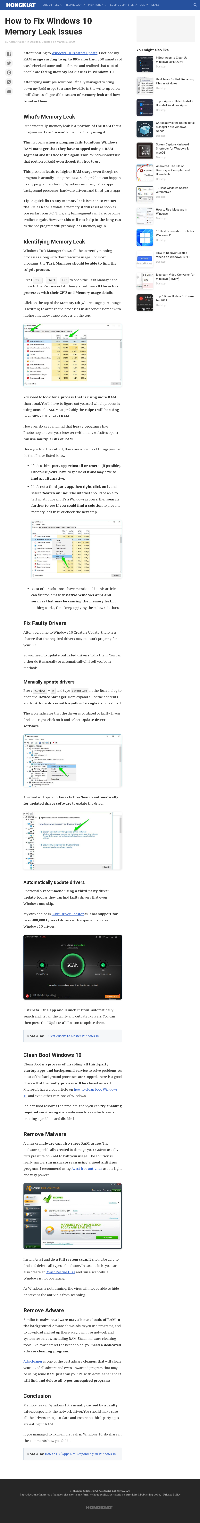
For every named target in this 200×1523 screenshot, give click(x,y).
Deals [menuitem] (155, 5)
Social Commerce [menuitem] (122, 5)
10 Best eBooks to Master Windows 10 (72, 1036)
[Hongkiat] (21, 5)
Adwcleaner (32, 1361)
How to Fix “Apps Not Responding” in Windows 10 (80, 1454)
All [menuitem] (142, 5)
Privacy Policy (171, 1494)
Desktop (35, 41)
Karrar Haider (17, 41)
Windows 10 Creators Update (74, 52)
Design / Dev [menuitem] (51, 5)
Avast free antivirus (86, 1168)
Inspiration (95, 5)
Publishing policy (150, 1494)
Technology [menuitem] (74, 5)
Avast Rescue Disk (60, 1272)
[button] (9, 54)
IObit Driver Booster (68, 913)
